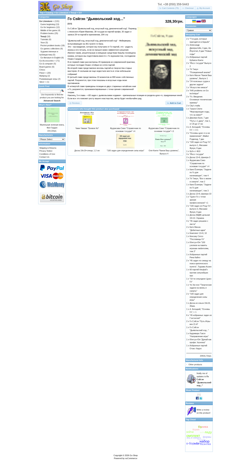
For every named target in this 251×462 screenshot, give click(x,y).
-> (46, 21)
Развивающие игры (48, 79)
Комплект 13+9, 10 (198, 233)
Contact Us (44, 157)
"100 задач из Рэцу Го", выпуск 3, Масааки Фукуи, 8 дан (200, 209)
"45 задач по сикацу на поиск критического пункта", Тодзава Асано (200, 263)
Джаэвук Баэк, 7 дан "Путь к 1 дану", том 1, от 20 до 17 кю (200, 121)
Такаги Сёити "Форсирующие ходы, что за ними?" (200, 112)
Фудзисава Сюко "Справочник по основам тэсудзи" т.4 (199, 163)
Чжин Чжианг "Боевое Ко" (87, 128)
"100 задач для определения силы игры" (125, 150)
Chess (42, 70)
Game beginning (47, 24)
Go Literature (61, 13)
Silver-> (42, 82)
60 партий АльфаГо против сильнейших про (199, 272)
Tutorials (44, 39)
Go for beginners (47, 27)
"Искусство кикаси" (199, 87)
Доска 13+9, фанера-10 (200, 194)
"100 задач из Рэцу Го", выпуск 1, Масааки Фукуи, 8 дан (200, 145)
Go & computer (46, 64)
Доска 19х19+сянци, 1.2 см (87, 150)
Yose (42, 42)
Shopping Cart (193, 34)
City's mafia (195, 106)
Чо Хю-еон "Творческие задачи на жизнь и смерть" (201, 288)
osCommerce (131, 458)
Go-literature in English (50, 57)
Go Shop (134, 455)
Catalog (49, 13)
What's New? (45, 105)
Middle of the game (48, 30)
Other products (195, 364)
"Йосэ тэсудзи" (197, 154)
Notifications (192, 369)
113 (80, 13)
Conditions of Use (47, 154)
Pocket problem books (50, 45)
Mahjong (43, 76)
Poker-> (42, 73)
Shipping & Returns (47, 148)
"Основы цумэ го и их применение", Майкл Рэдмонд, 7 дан (200, 136)
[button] (169, 8)
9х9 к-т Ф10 (195, 151)
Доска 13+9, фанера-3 (200, 157)
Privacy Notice (45, 151)
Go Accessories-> (47, 61)
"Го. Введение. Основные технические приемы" (201, 99)
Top (42, 13)
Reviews (190, 403)
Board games (45, 67)
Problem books (47, 33)
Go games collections (50, 48)
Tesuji (73, 13)
